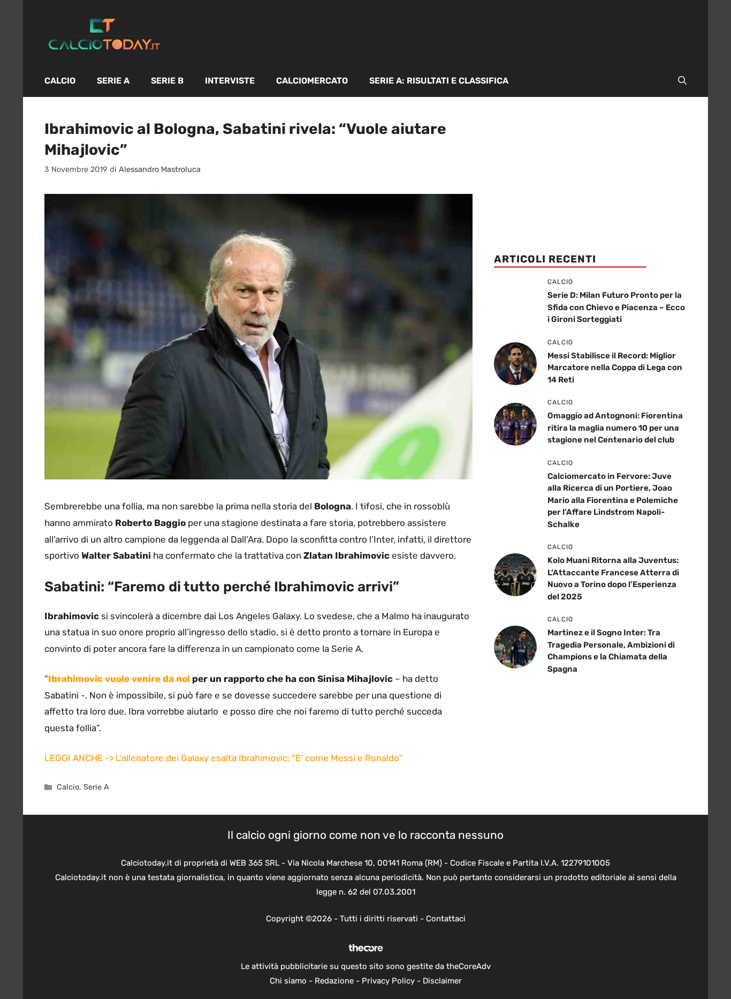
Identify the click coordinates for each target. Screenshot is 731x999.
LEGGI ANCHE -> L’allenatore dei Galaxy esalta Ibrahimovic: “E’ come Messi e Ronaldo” (223, 758)
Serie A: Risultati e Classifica (438, 81)
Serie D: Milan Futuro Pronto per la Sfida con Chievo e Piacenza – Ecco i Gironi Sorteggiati (616, 307)
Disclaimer (442, 981)
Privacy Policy (388, 981)
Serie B (167, 81)
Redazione (334, 981)
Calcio (59, 81)
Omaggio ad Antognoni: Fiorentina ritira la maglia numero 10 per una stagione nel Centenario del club (615, 428)
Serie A (113, 81)
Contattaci (446, 918)
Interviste (230, 81)
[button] (682, 81)
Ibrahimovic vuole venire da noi (119, 678)
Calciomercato (312, 81)
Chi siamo (288, 981)
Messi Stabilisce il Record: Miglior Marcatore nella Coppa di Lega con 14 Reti (614, 368)
